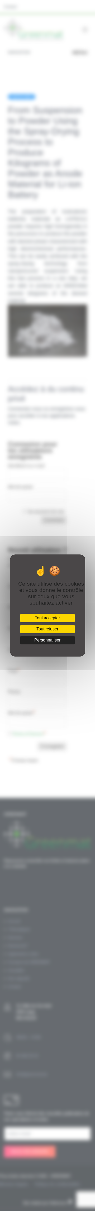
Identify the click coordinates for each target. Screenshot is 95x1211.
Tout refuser (47, 629)
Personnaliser (47, 640)
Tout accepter (47, 618)
